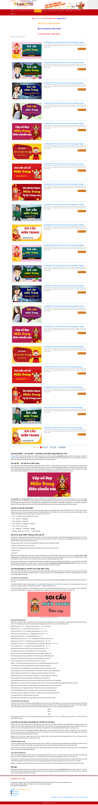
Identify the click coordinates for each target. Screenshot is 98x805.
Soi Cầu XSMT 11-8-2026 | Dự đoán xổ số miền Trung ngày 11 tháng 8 (64, 326)
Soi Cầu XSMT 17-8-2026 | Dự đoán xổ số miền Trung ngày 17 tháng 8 (64, 204)
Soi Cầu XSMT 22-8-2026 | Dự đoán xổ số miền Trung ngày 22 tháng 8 (64, 103)
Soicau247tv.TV (61, 18)
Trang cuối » (63, 447)
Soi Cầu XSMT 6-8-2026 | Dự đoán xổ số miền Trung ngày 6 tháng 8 (63, 428)
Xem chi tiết (82, 48)
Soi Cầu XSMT (37, 10)
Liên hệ (60, 797)
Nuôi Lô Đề (53, 10)
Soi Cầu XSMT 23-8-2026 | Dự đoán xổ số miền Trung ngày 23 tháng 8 (64, 83)
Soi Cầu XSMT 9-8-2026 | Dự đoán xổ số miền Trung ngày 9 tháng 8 (63, 367)
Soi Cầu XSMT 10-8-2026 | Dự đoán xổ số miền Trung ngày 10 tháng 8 (64, 346)
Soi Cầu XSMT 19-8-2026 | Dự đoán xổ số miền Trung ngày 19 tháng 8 (64, 164)
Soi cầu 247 (14, 10)
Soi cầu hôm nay (45, 10)
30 (55, 447)
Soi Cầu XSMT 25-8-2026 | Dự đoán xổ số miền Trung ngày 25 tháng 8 (64, 42)
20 (53, 447)
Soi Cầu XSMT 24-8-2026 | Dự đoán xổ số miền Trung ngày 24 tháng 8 (64, 62)
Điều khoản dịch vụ (68, 797)
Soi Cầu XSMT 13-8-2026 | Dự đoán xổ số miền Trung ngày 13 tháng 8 (64, 286)
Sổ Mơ (79, 10)
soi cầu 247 (53, 802)
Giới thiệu (54, 797)
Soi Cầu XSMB (22, 10)
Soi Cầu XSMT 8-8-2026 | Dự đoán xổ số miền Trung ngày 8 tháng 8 (63, 387)
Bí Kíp (75, 10)
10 (50, 447)
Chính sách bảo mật (81, 797)
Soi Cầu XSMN (30, 10)
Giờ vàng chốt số (60, 10)
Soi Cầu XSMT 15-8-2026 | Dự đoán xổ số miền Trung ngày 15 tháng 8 (64, 245)
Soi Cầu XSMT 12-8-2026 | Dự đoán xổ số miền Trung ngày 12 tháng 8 (64, 306)
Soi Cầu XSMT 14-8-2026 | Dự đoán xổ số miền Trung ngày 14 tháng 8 (64, 265)
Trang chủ (14, 36)
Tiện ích (14, 13)
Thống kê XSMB (68, 10)
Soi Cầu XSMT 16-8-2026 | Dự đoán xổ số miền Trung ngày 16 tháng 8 (64, 225)
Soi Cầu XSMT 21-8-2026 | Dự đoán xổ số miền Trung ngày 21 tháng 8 (64, 123)
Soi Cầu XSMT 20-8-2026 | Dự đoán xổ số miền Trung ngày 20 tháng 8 (64, 144)
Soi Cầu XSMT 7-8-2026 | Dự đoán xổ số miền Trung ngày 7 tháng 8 (63, 407)
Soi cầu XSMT (15, 456)
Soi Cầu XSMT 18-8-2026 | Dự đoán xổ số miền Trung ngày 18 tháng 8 (64, 184)
